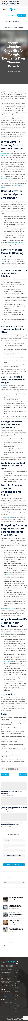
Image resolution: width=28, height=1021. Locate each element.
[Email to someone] (17, 768)
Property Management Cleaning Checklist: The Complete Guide (15, 906)
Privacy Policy (16, 975)
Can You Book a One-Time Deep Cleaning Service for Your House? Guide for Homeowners (16, 930)
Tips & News (16, 998)
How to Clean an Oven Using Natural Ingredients (16, 898)
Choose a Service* (7, 852)
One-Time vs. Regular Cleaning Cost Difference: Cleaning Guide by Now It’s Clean (16, 923)
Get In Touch (16, 994)
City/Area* (5, 847)
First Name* (6, 837)
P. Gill (8, 71)
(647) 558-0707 (11, 15)
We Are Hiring (16, 990)
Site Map (17, 1011)
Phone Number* (6, 842)
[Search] (23, 882)
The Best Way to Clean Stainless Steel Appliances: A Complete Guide (16, 914)
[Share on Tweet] (8, 768)
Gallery (16, 987)
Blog (19, 71)
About (16, 972)
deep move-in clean (8, 574)
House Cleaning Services (17, 968)
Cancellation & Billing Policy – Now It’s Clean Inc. (17, 1005)
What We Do (17, 984)
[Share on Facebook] (6, 768)
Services (17, 979)
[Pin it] (15, 768)
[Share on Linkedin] (13, 768)
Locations (17, 981)
